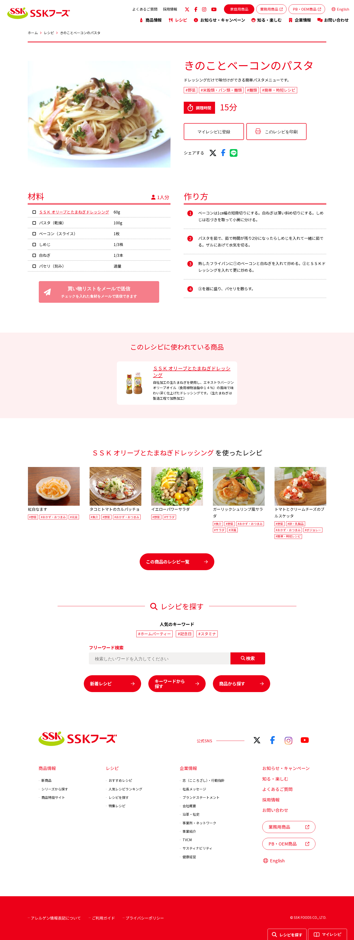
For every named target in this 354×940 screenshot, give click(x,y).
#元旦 (74, 517)
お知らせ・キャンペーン (222, 20)
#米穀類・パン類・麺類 (221, 90)
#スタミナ (207, 634)
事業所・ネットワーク (199, 822)
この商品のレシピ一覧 (167, 561)
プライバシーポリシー (144, 918)
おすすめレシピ (120, 780)
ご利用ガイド (103, 918)
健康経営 (189, 856)
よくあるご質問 (144, 9)
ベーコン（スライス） (58, 233)
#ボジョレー (313, 530)
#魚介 (94, 517)
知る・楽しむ (269, 20)
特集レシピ (117, 805)
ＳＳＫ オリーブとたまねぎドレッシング (74, 212)
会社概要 (189, 805)
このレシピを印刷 (281, 132)
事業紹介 (189, 831)
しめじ (45, 244)
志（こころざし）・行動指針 (204, 780)
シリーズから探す (54, 789)
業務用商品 (269, 9)
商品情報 (153, 20)
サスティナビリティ (197, 848)
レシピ (181, 20)
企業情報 (303, 20)
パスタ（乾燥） (52, 223)
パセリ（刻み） (52, 266)
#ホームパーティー (154, 634)
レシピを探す (119, 797)
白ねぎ (45, 255)
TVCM (187, 839)
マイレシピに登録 (213, 132)
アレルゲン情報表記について (56, 918)
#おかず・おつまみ (53, 517)
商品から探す (232, 683)
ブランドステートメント (201, 797)
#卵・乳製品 (296, 524)
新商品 (46, 780)
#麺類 (252, 90)
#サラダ (169, 517)
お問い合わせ (336, 20)
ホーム (33, 32)
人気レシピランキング (125, 789)
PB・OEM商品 (304, 9)
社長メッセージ (194, 789)
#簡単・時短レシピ (278, 90)
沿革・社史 (191, 814)
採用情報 (170, 9)
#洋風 (232, 530)
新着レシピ (101, 683)
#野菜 (190, 90)
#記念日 (185, 634)
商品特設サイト (53, 797)
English (343, 9)
